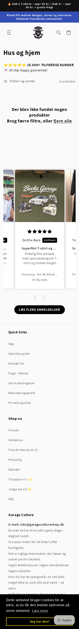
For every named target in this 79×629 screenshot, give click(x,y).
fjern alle (63, 121)
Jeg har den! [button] (40, 621)
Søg (11, 344)
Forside (13, 430)
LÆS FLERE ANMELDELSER (39, 309)
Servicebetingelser (21, 383)
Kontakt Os (16, 363)
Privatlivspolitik (19, 403)
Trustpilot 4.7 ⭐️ (20, 479)
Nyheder (14, 469)
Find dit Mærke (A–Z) (23, 450)
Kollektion (15, 440)
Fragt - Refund (18, 373)
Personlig (15, 460)
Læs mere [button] (40, 610)
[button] (9, 32)
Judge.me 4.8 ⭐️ (20, 489)
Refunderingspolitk (21, 393)
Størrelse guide (19, 354)
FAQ (11, 499)
